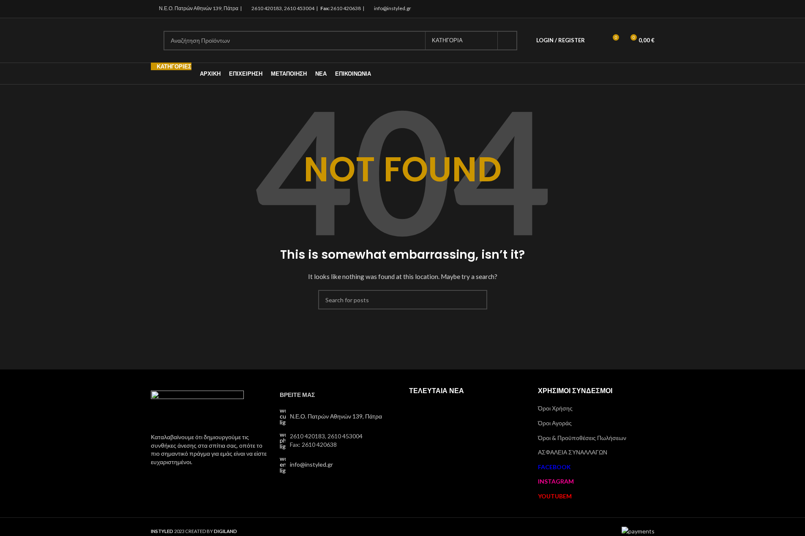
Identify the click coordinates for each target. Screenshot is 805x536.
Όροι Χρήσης (555, 408)
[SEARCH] (507, 40)
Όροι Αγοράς (555, 423)
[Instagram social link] (638, 9)
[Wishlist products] (596, 40)
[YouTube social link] (649, 9)
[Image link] (197, 406)
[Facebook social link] (627, 9)
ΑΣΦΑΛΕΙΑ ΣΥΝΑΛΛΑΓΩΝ (572, 452)
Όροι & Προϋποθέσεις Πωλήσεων (582, 437)
